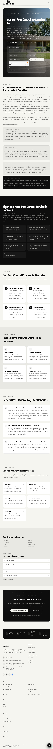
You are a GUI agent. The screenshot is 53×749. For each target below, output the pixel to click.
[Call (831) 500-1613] (49, 3)
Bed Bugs (30, 542)
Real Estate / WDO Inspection (34, 694)
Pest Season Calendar (33, 691)
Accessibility (5, 736)
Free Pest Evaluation (7, 718)
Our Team (5, 716)
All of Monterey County (8, 579)
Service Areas (13, 13)
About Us (5, 713)
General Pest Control (32, 650)
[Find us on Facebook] (7, 674)
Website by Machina (40, 747)
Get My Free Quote (36, 59)
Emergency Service (7, 721)
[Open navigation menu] (49, 745)
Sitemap (43, 744)
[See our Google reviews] (12, 674)
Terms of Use (6, 734)
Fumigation (6, 542)
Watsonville (5, 701)
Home (8, 13)
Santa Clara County (7, 684)
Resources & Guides (32, 689)
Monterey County (21, 13)
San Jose (5, 694)
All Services (30, 662)
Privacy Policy (6, 731)
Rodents (30, 540)
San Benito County (7, 689)
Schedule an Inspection (18, 610)
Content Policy (24, 747)
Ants (5, 544)
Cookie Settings (32, 747)
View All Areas (6, 706)
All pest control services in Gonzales (12, 549)
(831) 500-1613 (13, 42)
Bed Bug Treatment (32, 655)
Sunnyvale (5, 696)
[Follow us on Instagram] (4, 674)
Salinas (4, 691)
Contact (5, 728)
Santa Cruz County (7, 686)
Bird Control (31, 546)
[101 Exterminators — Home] (8, 2)
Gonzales (28, 13)
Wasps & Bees (31, 544)
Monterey (5, 699)
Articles (29, 686)
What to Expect (31, 684)
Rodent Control (31, 652)
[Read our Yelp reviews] (9, 674)
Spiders (6, 546)
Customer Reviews (7, 723)
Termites (6, 540)
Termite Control (31, 647)
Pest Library (30, 681)
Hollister (4, 704)
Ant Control (30, 657)
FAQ (3, 726)
